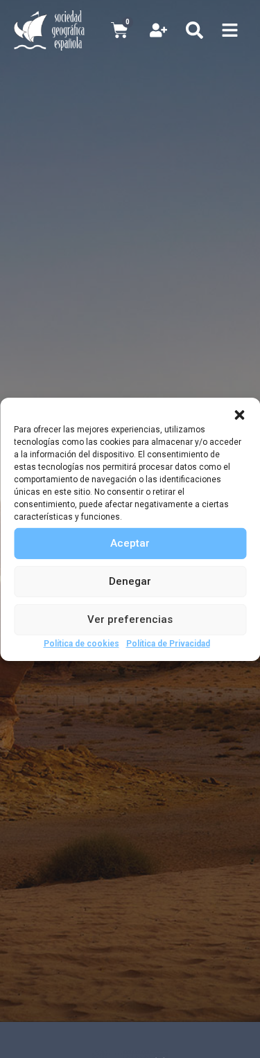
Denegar (130, 581)
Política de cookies (81, 643)
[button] (239, 414)
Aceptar (130, 543)
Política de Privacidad (168, 643)
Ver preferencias (130, 619)
